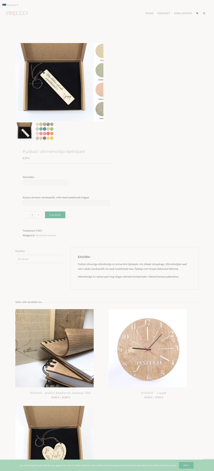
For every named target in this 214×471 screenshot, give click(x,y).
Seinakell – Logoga (153, 393)
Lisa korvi (55, 214)
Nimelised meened (46, 235)
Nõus (186, 465)
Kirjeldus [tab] (20, 250)
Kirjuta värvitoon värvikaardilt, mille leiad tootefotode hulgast (56, 197)
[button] (204, 13)
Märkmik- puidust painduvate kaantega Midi (60, 393)
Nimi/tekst (28, 177)
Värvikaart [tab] (23, 258)
